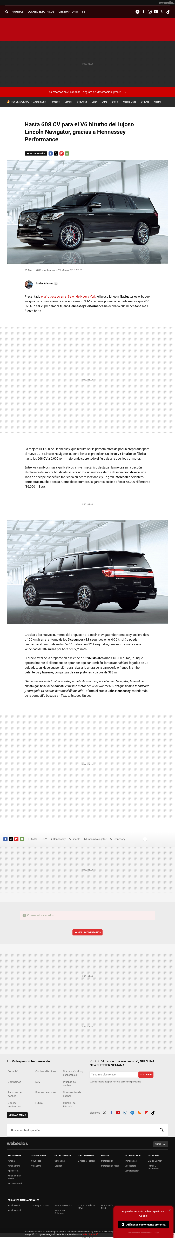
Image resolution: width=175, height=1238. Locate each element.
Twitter (162, 12)
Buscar (162, 1130)
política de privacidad (131, 1081)
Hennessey (59, 839)
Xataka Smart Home (14, 1177)
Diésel (115, 102)
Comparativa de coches (72, 1094)
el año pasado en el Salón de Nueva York (68, 296)
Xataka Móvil (14, 1166)
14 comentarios (37, 153)
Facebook (144, 12)
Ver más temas (17, 1115)
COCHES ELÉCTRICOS (41, 11)
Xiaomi (157, 102)
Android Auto (39, 102)
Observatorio (68, 11)
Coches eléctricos (45, 1071)
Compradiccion (132, 1170)
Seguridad (82, 102)
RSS (139, 1112)
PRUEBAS (17, 11)
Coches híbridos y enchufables (73, 1073)
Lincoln (76, 839)
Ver (89, 932)
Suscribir (146, 1074)
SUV (44, 839)
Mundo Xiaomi (15, 1183)
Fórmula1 (13, 1071)
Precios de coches (46, 1092)
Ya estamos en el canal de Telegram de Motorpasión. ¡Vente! (85, 92)
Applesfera (13, 1170)
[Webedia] (167, 3)
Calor (94, 102)
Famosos (55, 102)
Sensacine (60, 1161)
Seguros (145, 102)
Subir (158, 1144)
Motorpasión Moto (110, 1166)
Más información (91, 1234)
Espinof (58, 1166)
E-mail (67, 153)
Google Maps (129, 102)
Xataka (11, 1161)
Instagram (150, 12)
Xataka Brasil (14, 1210)
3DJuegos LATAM (40, 1205)
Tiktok (168, 12)
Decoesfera (130, 1166)
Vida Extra (36, 1166)
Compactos (14, 1081)
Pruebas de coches (69, 1083)
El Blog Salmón (155, 1161)
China (104, 102)
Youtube (156, 12)
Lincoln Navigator (96, 839)
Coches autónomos (14, 1104)
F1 (83, 11)
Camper (68, 102)
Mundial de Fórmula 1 (69, 1104)
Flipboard (61, 153)
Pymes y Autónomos (153, 1167)
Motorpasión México (107, 1206)
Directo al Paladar (86, 1161)
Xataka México (15, 1205)
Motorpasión (107, 1161)
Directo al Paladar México (86, 1206)
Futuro (39, 1103)
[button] (46, 283)
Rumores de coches (15, 1094)
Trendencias (131, 1161)
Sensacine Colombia (60, 1211)
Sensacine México (63, 1205)
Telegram (137, 12)
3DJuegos (36, 1161)
